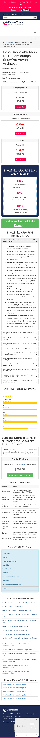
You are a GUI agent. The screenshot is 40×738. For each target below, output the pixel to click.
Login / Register (18, 14)
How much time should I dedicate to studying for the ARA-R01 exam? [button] (19, 364)
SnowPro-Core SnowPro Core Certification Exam (16, 611)
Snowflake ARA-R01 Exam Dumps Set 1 (15, 684)
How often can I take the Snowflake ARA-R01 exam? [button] (19, 349)
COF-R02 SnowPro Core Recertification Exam (16, 634)
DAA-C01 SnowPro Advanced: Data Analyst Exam (17, 650)
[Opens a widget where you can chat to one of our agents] (26, 727)
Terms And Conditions (10, 718)
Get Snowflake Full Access (20, 475)
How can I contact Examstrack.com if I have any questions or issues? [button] (17, 381)
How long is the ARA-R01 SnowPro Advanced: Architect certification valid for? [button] (20, 353)
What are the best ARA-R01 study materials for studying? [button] (17, 359)
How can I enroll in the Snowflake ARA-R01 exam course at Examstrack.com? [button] (18, 375)
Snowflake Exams (21, 464)
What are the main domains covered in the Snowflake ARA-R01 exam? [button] (19, 240)
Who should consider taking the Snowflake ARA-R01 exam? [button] (19, 333)
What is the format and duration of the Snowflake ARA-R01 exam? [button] (20, 338)
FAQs (12, 714)
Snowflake (9, 42)
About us (29, 714)
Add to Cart (20, 107)
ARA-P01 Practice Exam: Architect (12, 607)
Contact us (20, 714)
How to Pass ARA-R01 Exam (22, 223)
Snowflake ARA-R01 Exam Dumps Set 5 (15, 698)
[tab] (20, 240)
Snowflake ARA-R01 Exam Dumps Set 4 (15, 695)
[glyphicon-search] (35, 17)
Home (7, 14)
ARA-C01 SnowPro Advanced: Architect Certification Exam (19, 603)
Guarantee (6, 716)
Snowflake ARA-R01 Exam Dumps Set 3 (15, 691)
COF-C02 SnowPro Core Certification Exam (15, 630)
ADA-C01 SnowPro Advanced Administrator (15, 626)
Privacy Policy (17, 716)
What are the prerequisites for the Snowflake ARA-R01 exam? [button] (19, 344)
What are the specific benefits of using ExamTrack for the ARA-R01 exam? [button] (19, 370)
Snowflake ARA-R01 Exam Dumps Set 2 (15, 688)
